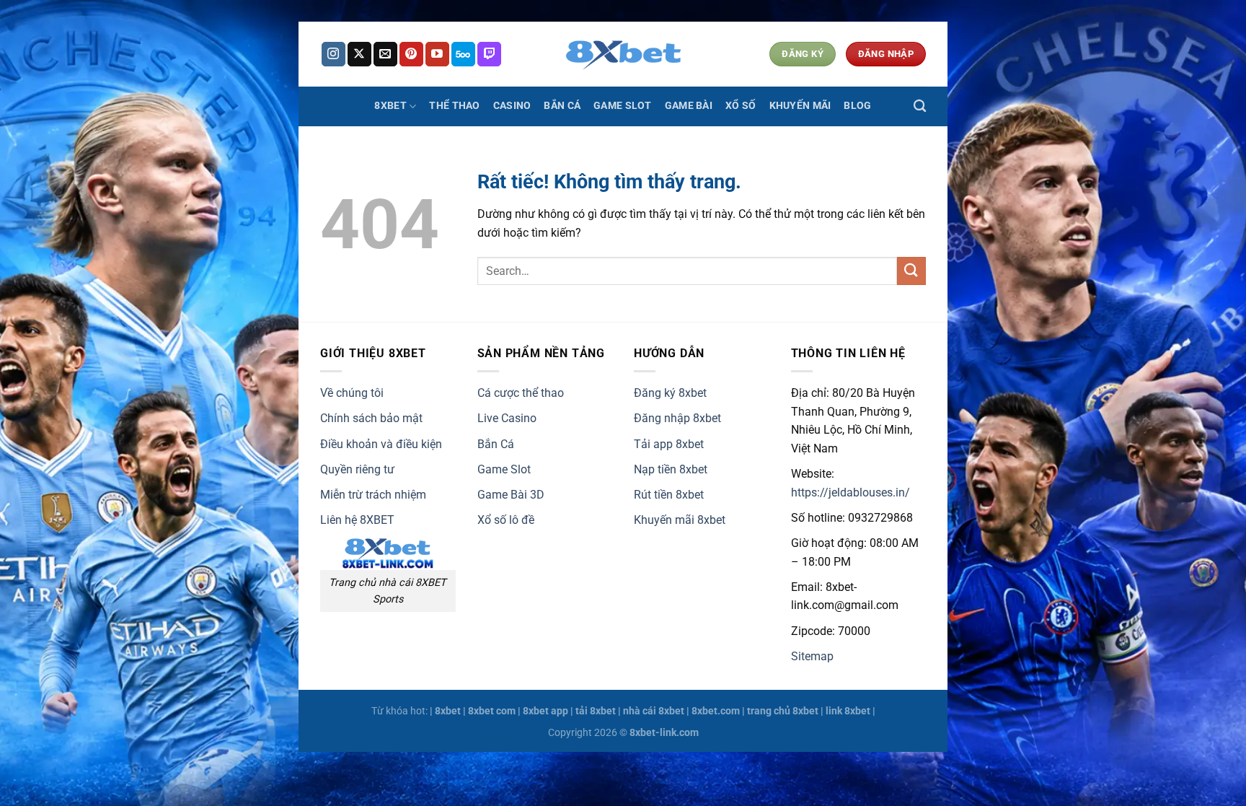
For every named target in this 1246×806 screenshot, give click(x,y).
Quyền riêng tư (357, 469)
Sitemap (812, 656)
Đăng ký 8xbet (670, 393)
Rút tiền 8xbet (669, 494)
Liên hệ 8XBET (357, 520)
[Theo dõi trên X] (359, 54)
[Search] (920, 106)
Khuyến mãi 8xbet (679, 520)
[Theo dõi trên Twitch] (489, 54)
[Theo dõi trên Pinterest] (411, 54)
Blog (857, 106)
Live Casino (506, 418)
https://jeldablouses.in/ (850, 492)
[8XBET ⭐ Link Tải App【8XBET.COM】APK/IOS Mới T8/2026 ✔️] (623, 54)
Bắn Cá (562, 106)
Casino (512, 106)
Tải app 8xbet (669, 444)
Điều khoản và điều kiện (381, 444)
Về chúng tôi (352, 393)
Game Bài (688, 106)
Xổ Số (740, 106)
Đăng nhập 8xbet (677, 418)
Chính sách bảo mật (371, 418)
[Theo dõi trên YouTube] (437, 54)
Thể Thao (454, 106)
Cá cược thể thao (520, 393)
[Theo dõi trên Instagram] (333, 54)
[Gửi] (911, 271)
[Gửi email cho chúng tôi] (385, 54)
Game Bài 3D (510, 494)
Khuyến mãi (800, 106)
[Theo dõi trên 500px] (463, 54)
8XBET (390, 106)
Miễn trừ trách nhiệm (373, 494)
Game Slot (622, 106)
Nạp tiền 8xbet (670, 469)
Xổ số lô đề (505, 520)
